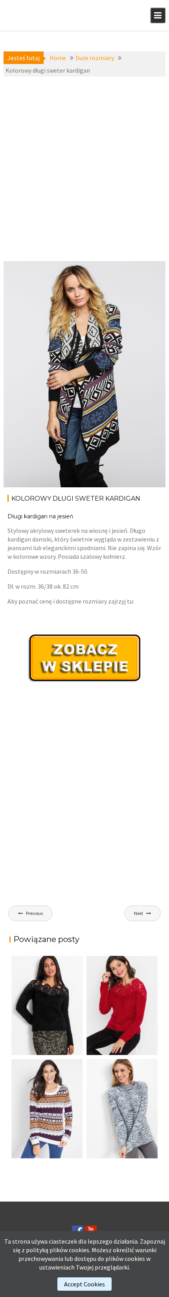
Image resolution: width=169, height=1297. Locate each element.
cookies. (79, 1250)
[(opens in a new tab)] (122, 1005)
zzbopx (32, 355)
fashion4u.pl (140, 294)
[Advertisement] (84, 168)
